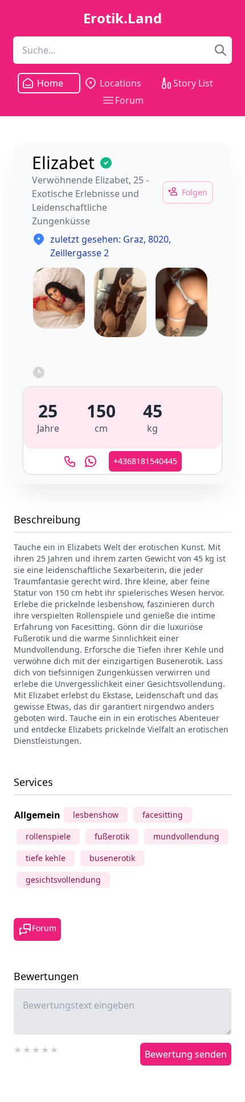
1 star (18, 1048)
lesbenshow (96, 814)
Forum (129, 100)
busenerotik (112, 858)
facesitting (162, 814)
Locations (120, 83)
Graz (133, 239)
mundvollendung (186, 836)
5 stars (54, 1048)
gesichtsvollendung (63, 879)
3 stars (36, 1048)
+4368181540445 (145, 461)
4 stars (45, 1048)
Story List (193, 83)
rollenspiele (48, 836)
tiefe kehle (46, 858)
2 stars (27, 1048)
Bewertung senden (186, 1054)
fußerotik (112, 836)
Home (50, 83)
